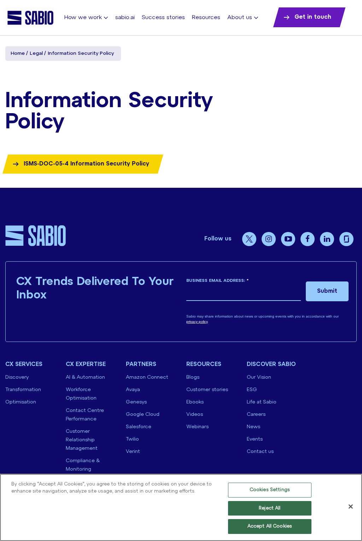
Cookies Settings (270, 490)
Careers (256, 414)
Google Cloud (142, 414)
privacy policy (197, 322)
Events (255, 439)
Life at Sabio (261, 402)
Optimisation (20, 402)
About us (239, 17)
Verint (133, 451)
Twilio (132, 439)
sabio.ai (125, 17)
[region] (181, 507)
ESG (252, 390)
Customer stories (207, 390)
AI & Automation (85, 377)
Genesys (136, 402)
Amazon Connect (147, 377)
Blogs (192, 377)
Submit (327, 291)
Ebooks (195, 402)
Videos (194, 414)
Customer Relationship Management (82, 440)
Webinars (197, 427)
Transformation (23, 390)
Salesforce (138, 427)
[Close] (350, 506)
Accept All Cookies (269, 526)
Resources (206, 17)
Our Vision (259, 377)
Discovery (17, 377)
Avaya (133, 390)
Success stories (163, 17)
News (253, 427)
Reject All (269, 508)
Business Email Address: (217, 281)
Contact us (260, 451)
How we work (83, 17)
